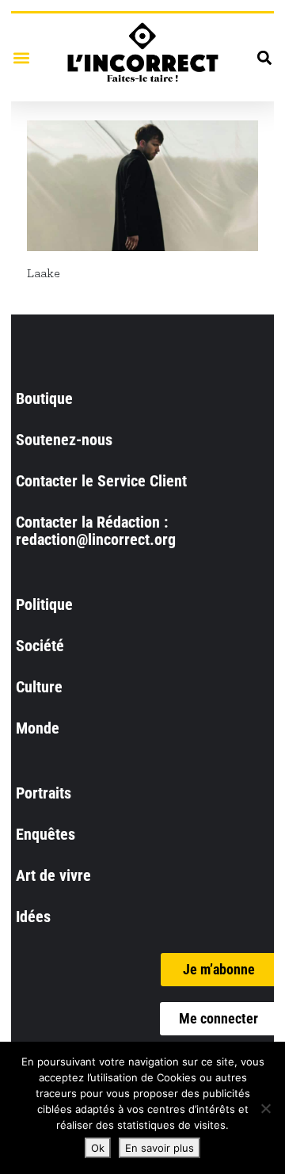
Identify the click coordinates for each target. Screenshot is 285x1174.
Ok (97, 1148)
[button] (21, 57)
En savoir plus (159, 1148)
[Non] (265, 1108)
